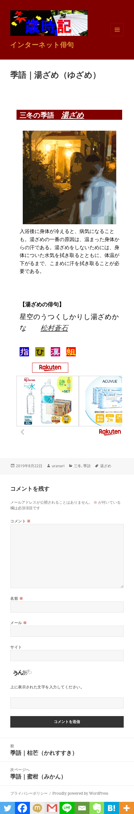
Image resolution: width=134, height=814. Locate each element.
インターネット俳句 (42, 44)
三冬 (77, 465)
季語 (87, 465)
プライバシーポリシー (29, 793)
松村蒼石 (54, 327)
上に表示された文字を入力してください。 (47, 687)
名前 (16, 598)
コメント (20, 521)
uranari (58, 465)
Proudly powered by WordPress (80, 793)
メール (18, 622)
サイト (16, 647)
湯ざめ (72, 114)
